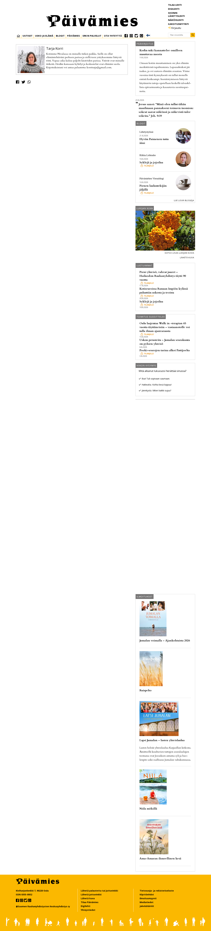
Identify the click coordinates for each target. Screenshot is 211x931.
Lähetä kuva (187, 257)
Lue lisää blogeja (184, 200)
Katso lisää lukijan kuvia (179, 252)
